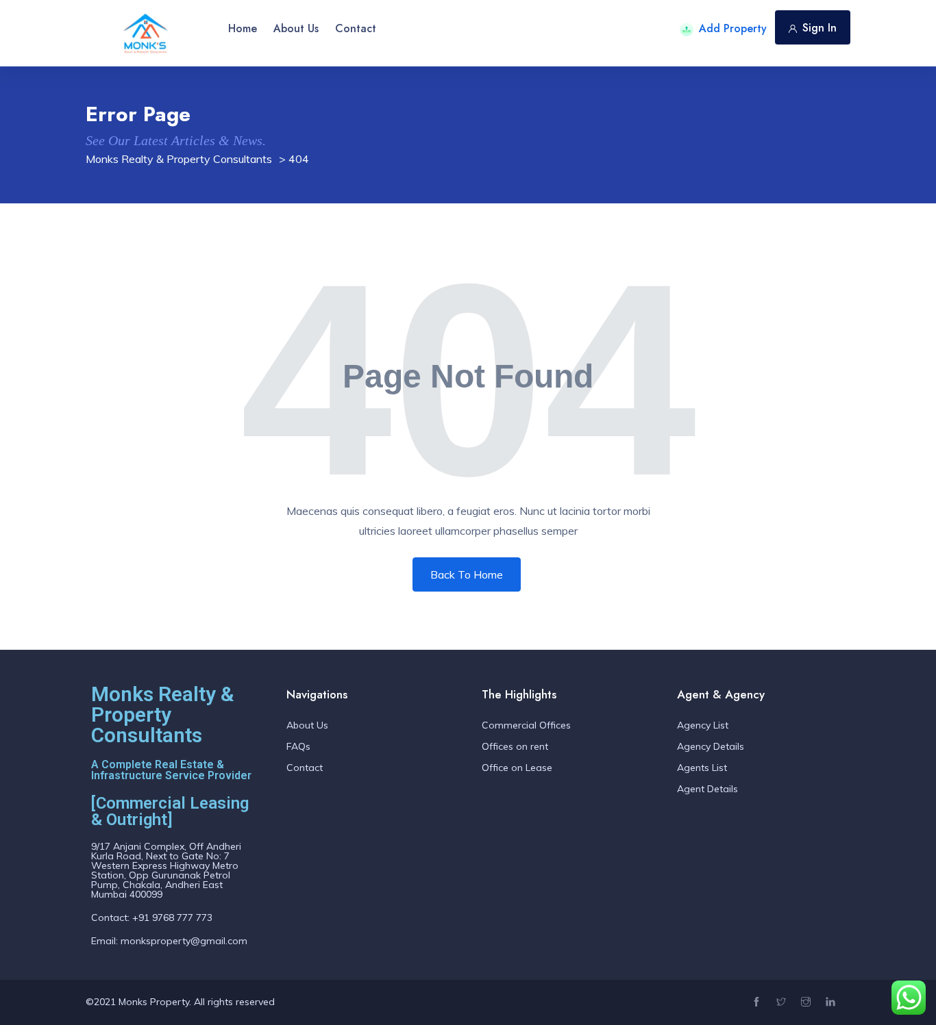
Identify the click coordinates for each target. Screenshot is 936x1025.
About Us (296, 28)
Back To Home (466, 574)
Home (242, 28)
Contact (355, 28)
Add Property (733, 28)
